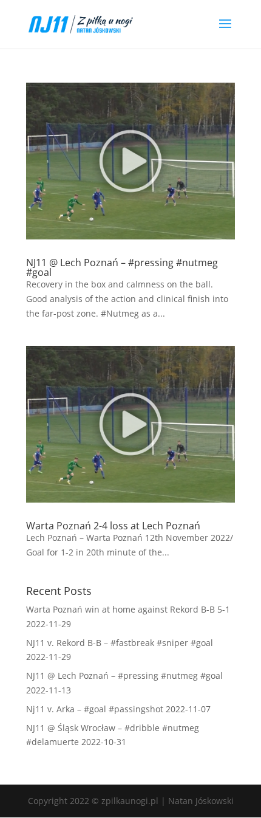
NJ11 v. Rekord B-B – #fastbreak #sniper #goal (119, 642)
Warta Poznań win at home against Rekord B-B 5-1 (128, 609)
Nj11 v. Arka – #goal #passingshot (94, 709)
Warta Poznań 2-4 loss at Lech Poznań (113, 525)
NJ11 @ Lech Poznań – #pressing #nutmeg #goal (122, 267)
